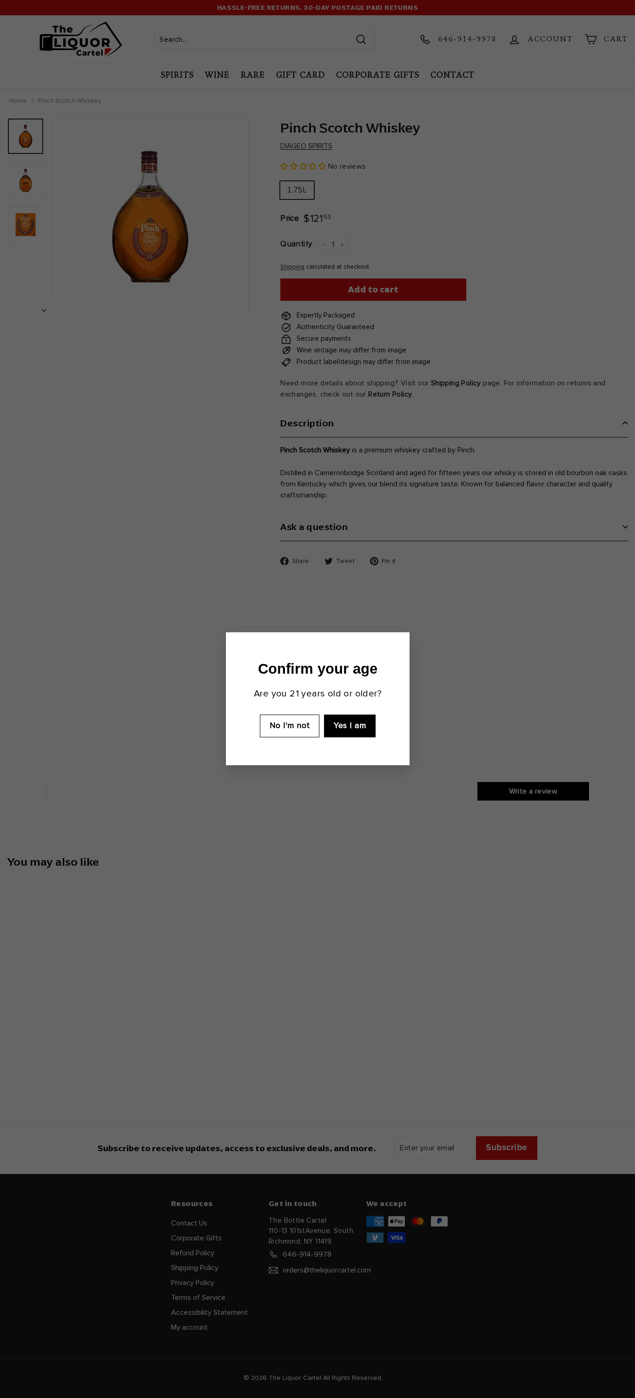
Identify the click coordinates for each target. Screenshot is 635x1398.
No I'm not (289, 726)
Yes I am (350, 726)
